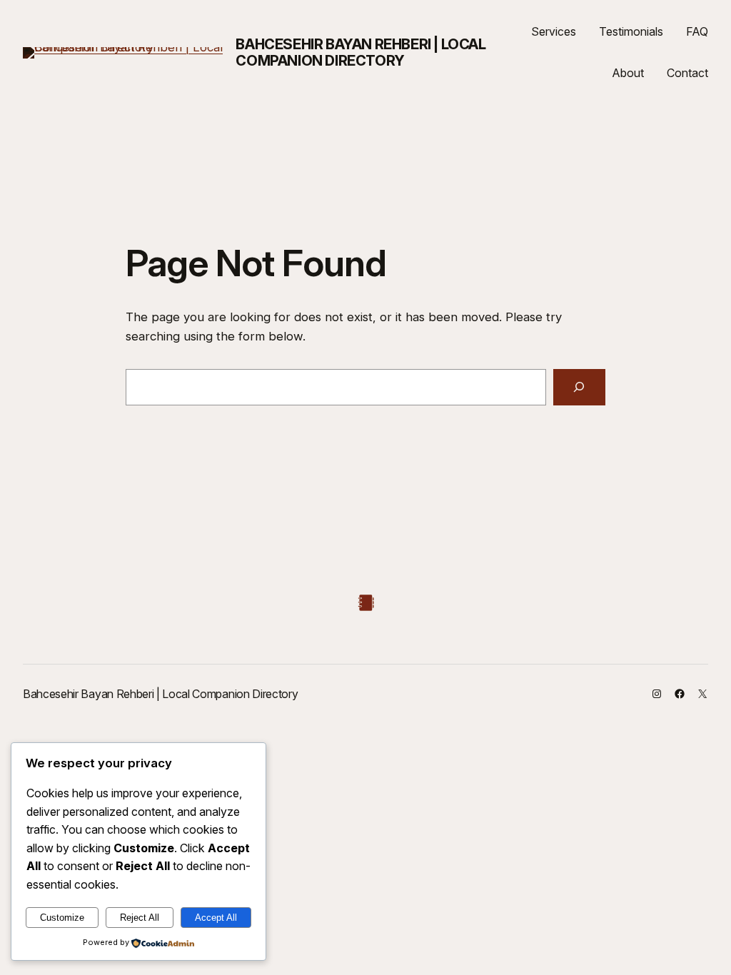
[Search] (579, 387)
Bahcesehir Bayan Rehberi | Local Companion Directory (360, 52)
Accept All (216, 917)
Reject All (139, 917)
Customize (62, 917)
